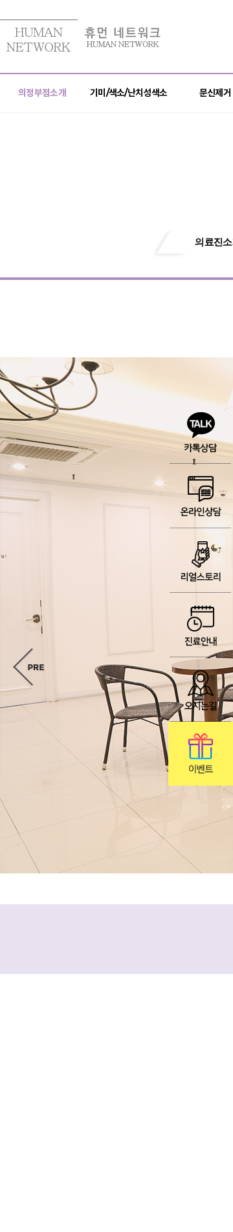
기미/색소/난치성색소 (128, 93)
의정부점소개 (42, 93)
